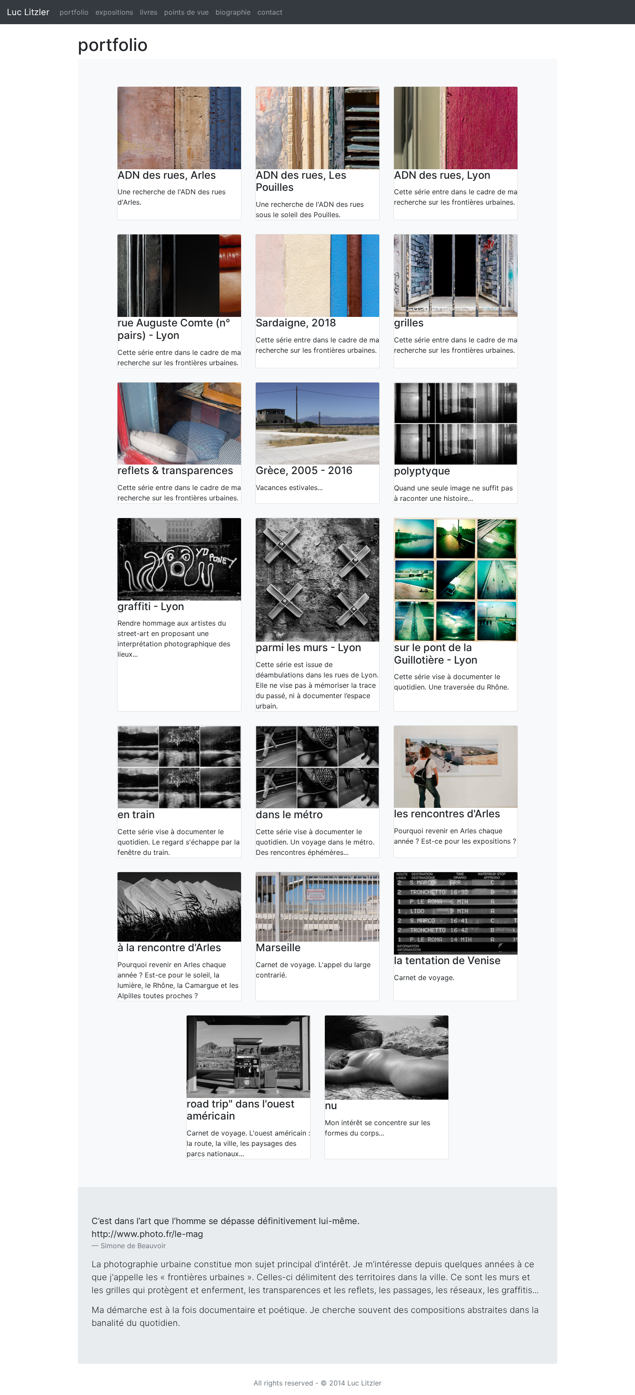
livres (148, 12)
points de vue (186, 12)
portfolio (74, 12)
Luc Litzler (28, 12)
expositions (114, 12)
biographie (233, 12)
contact (270, 12)
